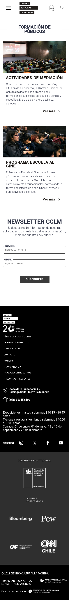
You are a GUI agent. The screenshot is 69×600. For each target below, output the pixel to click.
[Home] (29, 7)
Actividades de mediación (34, 78)
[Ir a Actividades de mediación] (34, 57)
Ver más (49, 111)
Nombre (10, 246)
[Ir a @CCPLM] (21, 442)
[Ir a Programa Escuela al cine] (34, 142)
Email (8, 260)
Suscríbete (34, 279)
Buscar (61, 16)
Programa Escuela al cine (30, 164)
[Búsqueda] (62, 8)
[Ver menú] (8, 7)
